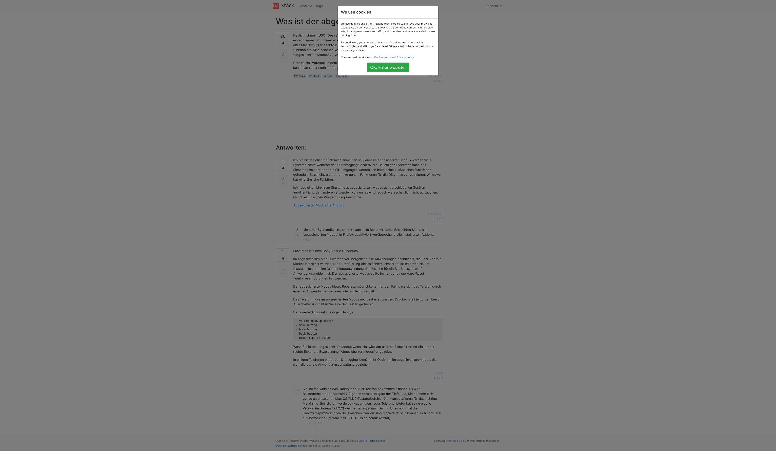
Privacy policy (405, 57)
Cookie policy (382, 57)
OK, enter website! (388, 67)
